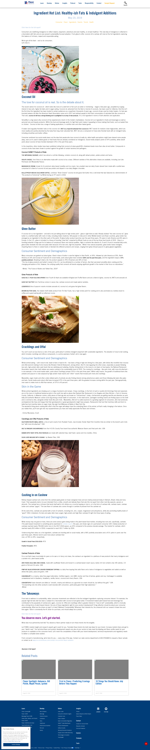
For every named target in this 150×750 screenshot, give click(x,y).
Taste (80, 3)
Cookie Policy (57, 747)
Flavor (66, 22)
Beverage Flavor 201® (27, 716)
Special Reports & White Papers (83, 713)
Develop (49, 3)
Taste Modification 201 (27, 725)
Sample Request (110, 3)
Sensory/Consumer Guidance (65, 730)
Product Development (63, 725)
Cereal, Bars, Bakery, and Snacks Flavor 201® (29, 719)
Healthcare (42, 723)
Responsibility (89, 3)
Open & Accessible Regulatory (65, 721)
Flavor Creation (61, 718)
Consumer (59, 22)
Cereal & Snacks (44, 716)
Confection (42, 718)
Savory (41, 730)
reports (70, 524)
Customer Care (61, 716)
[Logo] (30, 4)
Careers (78, 733)
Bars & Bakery (43, 711)
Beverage (42, 713)
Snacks (80, 22)
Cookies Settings (16, 744)
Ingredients (72, 22)
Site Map (77, 747)
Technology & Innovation (63, 735)
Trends (86, 22)
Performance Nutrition (45, 725)
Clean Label (60, 711)
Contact (99, 3)
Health (91, 22)
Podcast (72, 3)
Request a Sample (80, 726)
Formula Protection (80, 728)
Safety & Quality (61, 728)
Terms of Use (41, 747)
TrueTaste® (60, 737)
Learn (42, 3)
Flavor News (79, 716)
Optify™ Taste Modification (64, 723)
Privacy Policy (49, 747)
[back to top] (146, 743)
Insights (64, 3)
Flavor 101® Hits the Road (28, 723)
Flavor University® (26, 711)
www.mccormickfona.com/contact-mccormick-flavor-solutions (53, 640)
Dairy (41, 721)
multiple (65, 524)
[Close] (28, 729)
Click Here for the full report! (31, 27)
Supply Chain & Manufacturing (65, 732)
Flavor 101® (25, 713)
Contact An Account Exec (82, 723)
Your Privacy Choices (66, 747)
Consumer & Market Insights (64, 713)
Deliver (57, 3)
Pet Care (42, 728)
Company (78, 738)
